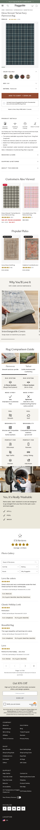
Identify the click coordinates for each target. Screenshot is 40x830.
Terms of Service (8, 738)
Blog (21, 728)
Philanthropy (7, 728)
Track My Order (7, 776)
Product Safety (25, 783)
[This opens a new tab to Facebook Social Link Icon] (5, 808)
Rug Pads (23, 756)
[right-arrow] (33, 1)
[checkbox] (4, 103)
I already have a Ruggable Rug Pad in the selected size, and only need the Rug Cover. (21, 103)
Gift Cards (23, 762)
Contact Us (23, 773)
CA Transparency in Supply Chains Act (11, 791)
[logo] (20, 5)
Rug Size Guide (7, 780)
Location (7, 817)
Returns (5, 783)
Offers (5, 762)
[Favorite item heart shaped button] (36, 23)
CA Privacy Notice (25, 791)
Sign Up (20, 698)
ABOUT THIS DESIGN (10, 168)
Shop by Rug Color (26, 752)
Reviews (22, 735)
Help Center (6, 773)
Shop (5, 746)
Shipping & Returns (10, 161)
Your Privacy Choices (9, 797)
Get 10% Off (20, 683)
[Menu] (2, 5)
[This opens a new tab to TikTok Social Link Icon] (23, 808)
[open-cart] (36, 5)
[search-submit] (36, 562)
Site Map (23, 786)
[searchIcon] (8, 5)
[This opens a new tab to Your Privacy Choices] (18, 797)
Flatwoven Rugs (18, 10)
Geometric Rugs (28, 10)
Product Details (9, 118)
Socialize (7, 805)
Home (3, 10)
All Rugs (22, 759)
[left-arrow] (6, 1)
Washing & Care (8, 155)
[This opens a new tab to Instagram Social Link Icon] (9, 808)
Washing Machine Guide (27, 776)
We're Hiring (6, 732)
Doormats (6, 759)
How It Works (24, 725)
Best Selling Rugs (25, 749)
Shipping (22, 780)
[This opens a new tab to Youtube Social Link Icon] (19, 808)
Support (7, 770)
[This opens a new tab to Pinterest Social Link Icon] (14, 808)
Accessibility (7, 786)
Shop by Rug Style (8, 752)
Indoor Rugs (9, 10)
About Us (6, 725)
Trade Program (25, 732)
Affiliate (5, 735)
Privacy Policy (24, 738)
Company (7, 722)
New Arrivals (6, 749)
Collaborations (7, 756)
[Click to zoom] (20, 44)
